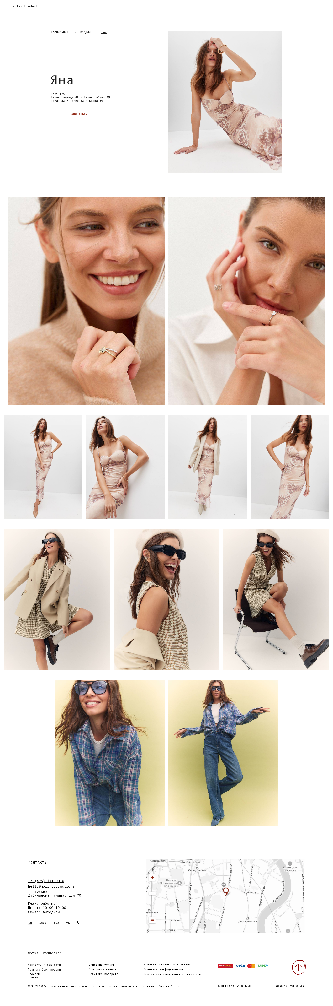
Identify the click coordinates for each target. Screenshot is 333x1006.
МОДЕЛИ (85, 33)
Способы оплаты (34, 975)
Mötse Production (28, 6)
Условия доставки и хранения (167, 964)
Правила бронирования (45, 970)
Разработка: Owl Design (289, 985)
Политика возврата (103, 974)
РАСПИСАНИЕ (59, 33)
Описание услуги (102, 965)
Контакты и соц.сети (44, 965)
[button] (49, 6)
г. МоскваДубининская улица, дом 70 (54, 894)
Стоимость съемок (102, 969)
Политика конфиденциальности (167, 969)
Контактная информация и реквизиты (172, 974)
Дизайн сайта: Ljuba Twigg (234, 985)
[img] (225, 896)
